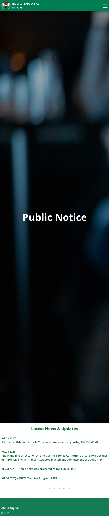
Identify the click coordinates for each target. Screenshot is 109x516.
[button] (105, 6)
